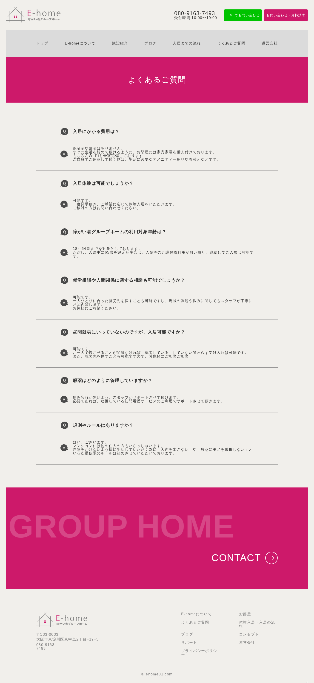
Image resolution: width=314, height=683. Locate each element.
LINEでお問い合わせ (243, 15)
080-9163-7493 (46, 646)
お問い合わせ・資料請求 (285, 15)
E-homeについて (80, 43)
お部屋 (245, 614)
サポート (189, 642)
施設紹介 (120, 43)
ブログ (150, 43)
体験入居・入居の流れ (257, 624)
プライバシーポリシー (199, 652)
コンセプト (249, 634)
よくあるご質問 (231, 43)
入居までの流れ (187, 43)
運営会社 (270, 43)
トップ (42, 43)
